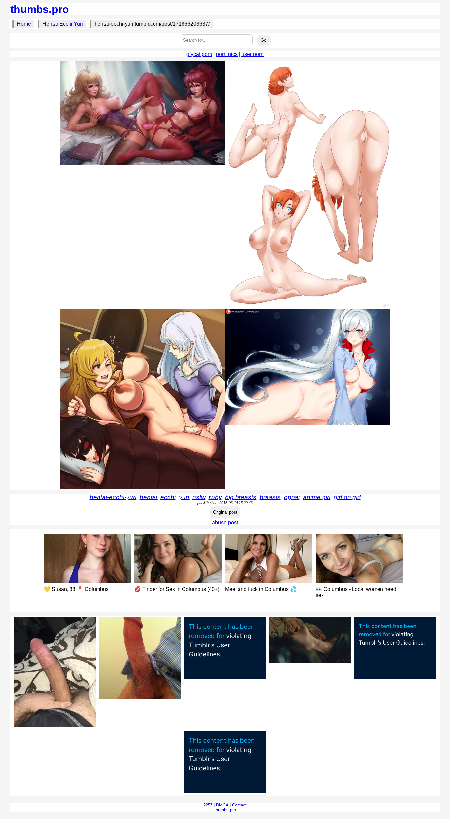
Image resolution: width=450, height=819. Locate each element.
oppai (292, 497)
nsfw (198, 497)
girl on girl (347, 497)
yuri (184, 497)
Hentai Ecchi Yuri (62, 24)
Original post (225, 512)
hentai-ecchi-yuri (113, 497)
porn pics (227, 54)
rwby (215, 497)
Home (24, 24)
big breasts (240, 497)
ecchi (168, 497)
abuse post (225, 522)
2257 (207, 805)
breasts (270, 497)
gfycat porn (199, 54)
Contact (239, 805)
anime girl (316, 497)
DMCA (222, 805)
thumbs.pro (39, 9)
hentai (148, 497)
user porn (252, 54)
